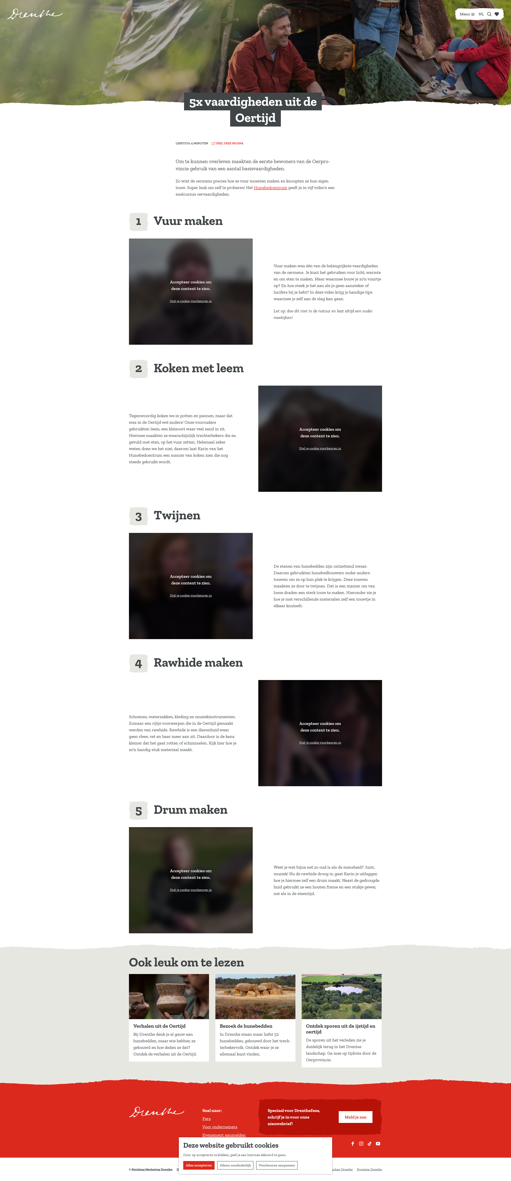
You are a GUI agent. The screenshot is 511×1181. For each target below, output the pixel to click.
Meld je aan (355, 1117)
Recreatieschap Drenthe (336, 1169)
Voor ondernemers (219, 1127)
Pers (206, 1118)
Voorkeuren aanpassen (277, 1165)
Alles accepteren (199, 1165)
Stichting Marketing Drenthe (152, 1169)
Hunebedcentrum (270, 187)
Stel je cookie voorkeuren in (191, 301)
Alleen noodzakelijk (235, 1165)
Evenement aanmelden (224, 1135)
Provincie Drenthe (369, 1169)
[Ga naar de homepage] (35, 14)
